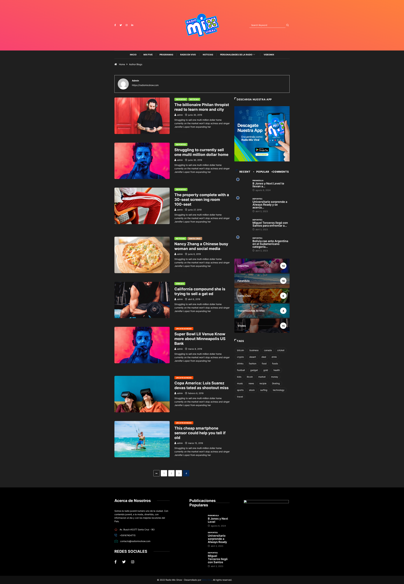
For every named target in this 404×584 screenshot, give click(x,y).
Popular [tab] (262, 171)
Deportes (181, 99)
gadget (254, 370)
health (276, 370)
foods (275, 363)
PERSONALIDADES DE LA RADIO (236, 54)
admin (180, 115)
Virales (180, 284)
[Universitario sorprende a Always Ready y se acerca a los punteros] (197, 537)
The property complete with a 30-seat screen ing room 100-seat (201, 200)
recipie (262, 383)
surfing (263, 390)
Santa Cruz (195, 238)
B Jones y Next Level (218, 520)
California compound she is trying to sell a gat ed (199, 291)
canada (268, 350)
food (264, 363)
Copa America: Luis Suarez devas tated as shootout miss (201, 385)
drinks (240, 363)
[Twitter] (121, 25)
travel (240, 396)
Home (122, 64)
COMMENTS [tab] (280, 171)
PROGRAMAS (166, 54)
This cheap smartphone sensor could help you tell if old (200, 433)
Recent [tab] (244, 171)
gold (265, 370)
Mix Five (148, 54)
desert (252, 357)
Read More (180, 132)
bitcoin (240, 350)
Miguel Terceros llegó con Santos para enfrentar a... (270, 224)
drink (274, 357)
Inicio (133, 54)
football (241, 370)
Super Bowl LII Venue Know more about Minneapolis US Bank (200, 339)
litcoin (250, 376)
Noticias (208, 54)
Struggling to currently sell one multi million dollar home (201, 152)
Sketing (276, 383)
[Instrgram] (127, 25)
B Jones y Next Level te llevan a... (268, 185)
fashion (252, 363)
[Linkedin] (132, 25)
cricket (280, 350)
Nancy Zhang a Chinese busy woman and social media (201, 246)
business (254, 350)
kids (239, 376)
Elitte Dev (207, 579)
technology (278, 390)
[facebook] (115, 25)
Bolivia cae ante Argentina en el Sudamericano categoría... (270, 243)
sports (240, 390)
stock (252, 390)
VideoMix (269, 54)
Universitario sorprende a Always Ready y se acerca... (269, 204)
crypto (240, 357)
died (263, 357)
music (240, 383)
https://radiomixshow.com (145, 85)
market (262, 376)
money (274, 376)
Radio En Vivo (188, 54)
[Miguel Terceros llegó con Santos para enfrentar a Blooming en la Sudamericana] (197, 557)
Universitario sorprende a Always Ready (217, 539)
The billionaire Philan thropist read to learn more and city (201, 107)
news (251, 383)
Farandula (258, 180)
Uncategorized (184, 329)
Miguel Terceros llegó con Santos (218, 559)
